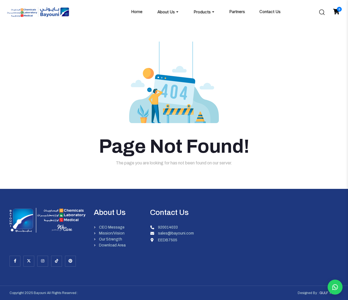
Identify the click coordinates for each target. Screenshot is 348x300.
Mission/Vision (112, 233)
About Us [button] (166, 11)
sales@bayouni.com (176, 233)
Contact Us (270, 11)
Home (136, 11)
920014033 (168, 227)
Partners (237, 11)
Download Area (112, 245)
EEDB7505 (167, 240)
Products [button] (202, 11)
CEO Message (112, 227)
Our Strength (110, 239)
